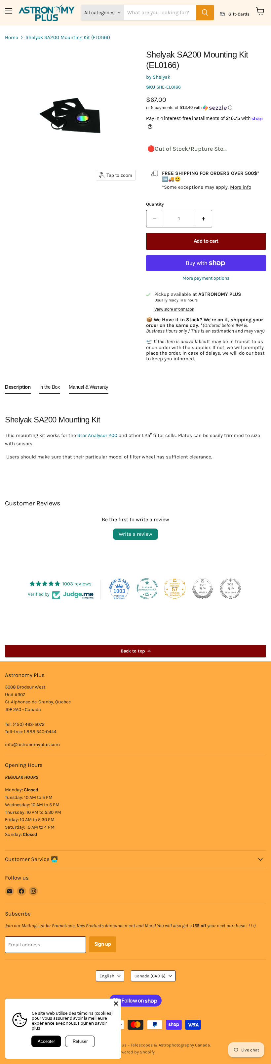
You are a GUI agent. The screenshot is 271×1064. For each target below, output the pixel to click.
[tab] (18, 388)
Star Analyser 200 (97, 435)
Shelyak (161, 77)
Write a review (135, 534)
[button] (206, 108)
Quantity (155, 204)
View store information (174, 309)
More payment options (205, 278)
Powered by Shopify (136, 1051)
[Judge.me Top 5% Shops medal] (202, 588)
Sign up (103, 944)
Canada (150, 975)
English (106, 975)
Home (11, 37)
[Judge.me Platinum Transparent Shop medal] (147, 588)
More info (240, 187)
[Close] (116, 1003)
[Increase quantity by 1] (203, 218)
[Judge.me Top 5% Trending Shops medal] (230, 588)
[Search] (205, 12)
